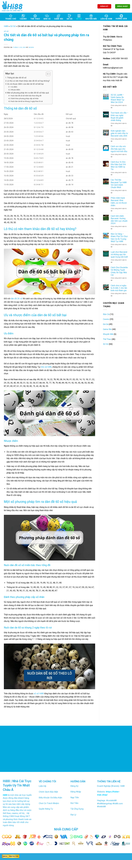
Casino (23, 19)
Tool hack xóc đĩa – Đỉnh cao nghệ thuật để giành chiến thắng (119, 117)
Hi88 (6, 26)
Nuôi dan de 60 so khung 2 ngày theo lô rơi (27, 101)
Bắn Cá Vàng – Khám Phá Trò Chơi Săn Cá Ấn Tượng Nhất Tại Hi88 (119, 238)
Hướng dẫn (121, 19)
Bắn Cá (47, 19)
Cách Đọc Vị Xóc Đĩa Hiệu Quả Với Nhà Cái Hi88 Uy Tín (118, 166)
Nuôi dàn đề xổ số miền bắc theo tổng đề (26, 96)
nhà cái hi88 (46, 367)
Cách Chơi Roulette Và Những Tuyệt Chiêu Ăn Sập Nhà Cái (119, 271)
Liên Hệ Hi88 (106, 19)
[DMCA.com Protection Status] (10, 856)
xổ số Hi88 (39, 693)
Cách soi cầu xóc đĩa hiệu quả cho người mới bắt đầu (119, 148)
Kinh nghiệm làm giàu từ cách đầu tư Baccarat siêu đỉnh (119, 133)
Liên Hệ (42, 786)
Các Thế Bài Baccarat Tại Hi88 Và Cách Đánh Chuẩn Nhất (119, 184)
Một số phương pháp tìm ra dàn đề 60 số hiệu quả (28, 93)
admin (31, 47)
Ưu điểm (14, 87)
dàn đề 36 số (16, 298)
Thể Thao (35, 19)
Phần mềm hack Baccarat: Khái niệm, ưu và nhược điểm (119, 202)
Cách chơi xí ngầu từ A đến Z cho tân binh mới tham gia (119, 288)
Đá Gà (69, 19)
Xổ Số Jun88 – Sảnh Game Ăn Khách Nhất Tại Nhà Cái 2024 (117, 99)
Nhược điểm (15, 90)
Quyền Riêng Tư (46, 809)
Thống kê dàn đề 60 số (16, 78)
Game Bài (58, 19)
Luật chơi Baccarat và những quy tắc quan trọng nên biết (119, 254)
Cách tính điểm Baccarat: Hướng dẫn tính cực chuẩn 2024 (119, 220)
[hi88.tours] (12, 6)
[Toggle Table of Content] (47, 74)
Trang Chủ (10, 19)
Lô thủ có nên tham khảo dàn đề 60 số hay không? (28, 81)
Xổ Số (79, 19)
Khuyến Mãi (91, 19)
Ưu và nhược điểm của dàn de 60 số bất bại (25, 84)
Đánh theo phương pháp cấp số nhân (25, 98)
